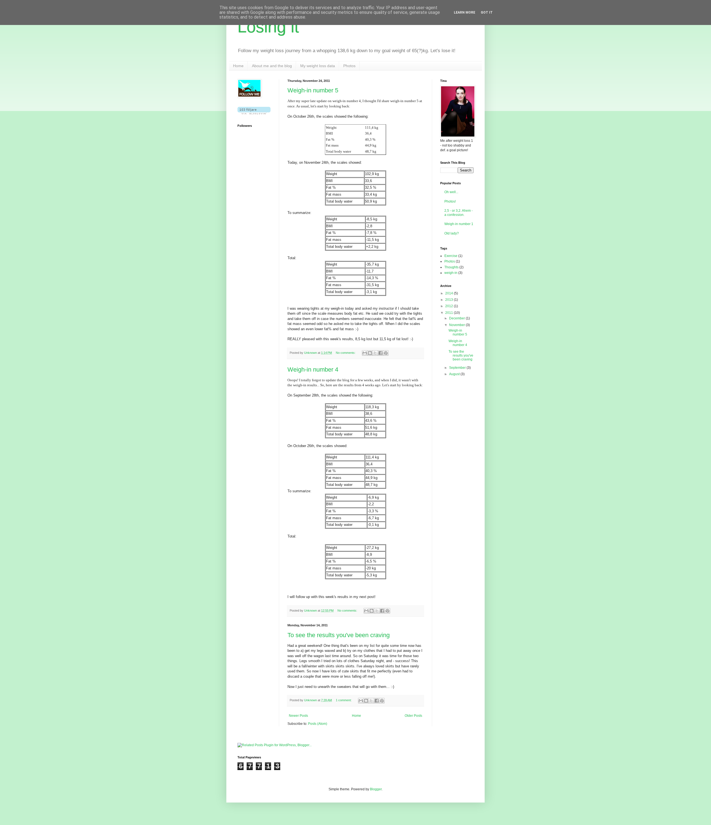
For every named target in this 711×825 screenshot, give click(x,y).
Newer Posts (298, 716)
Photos (349, 66)
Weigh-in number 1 (458, 224)
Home (238, 66)
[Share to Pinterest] (386, 353)
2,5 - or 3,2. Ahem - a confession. (458, 212)
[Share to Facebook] (380, 353)
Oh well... (451, 192)
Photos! (450, 201)
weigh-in (450, 273)
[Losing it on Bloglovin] (254, 113)
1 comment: (344, 700)
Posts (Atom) (317, 724)
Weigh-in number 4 (312, 369)
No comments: (346, 352)
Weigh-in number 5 (312, 90)
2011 (449, 313)
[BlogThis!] (370, 353)
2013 (449, 300)
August (454, 374)
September (458, 368)
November (457, 325)
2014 (449, 293)
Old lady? (451, 233)
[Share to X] (375, 353)
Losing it (268, 26)
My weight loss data (317, 66)
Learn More (464, 12)
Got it (487, 12)
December (457, 318)
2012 (449, 306)
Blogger (376, 789)
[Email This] (364, 353)
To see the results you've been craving (338, 635)
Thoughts (451, 267)
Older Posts (413, 716)
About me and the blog (272, 66)
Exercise (450, 256)
